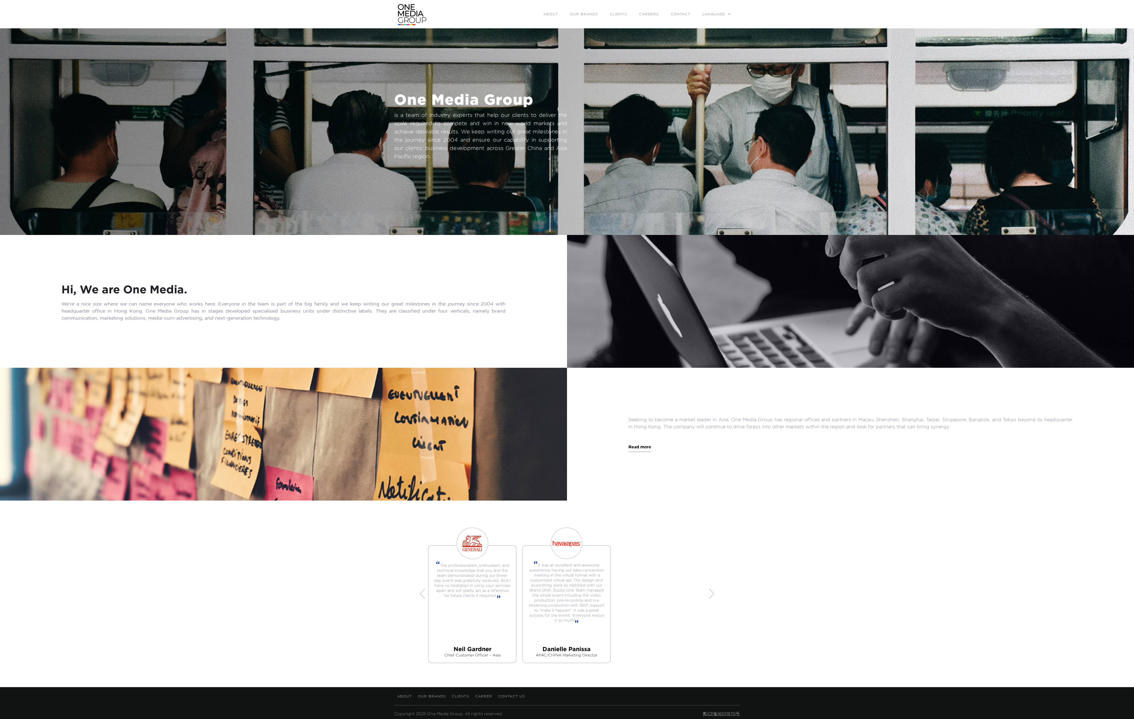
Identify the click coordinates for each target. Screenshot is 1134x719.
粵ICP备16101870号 (721, 713)
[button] (716, 12)
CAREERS (649, 14)
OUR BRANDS (584, 14)
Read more (639, 447)
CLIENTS (460, 696)
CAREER (483, 696)
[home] (412, 14)
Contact (680, 14)
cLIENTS (618, 14)
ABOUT (550, 14)
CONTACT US (511, 696)
